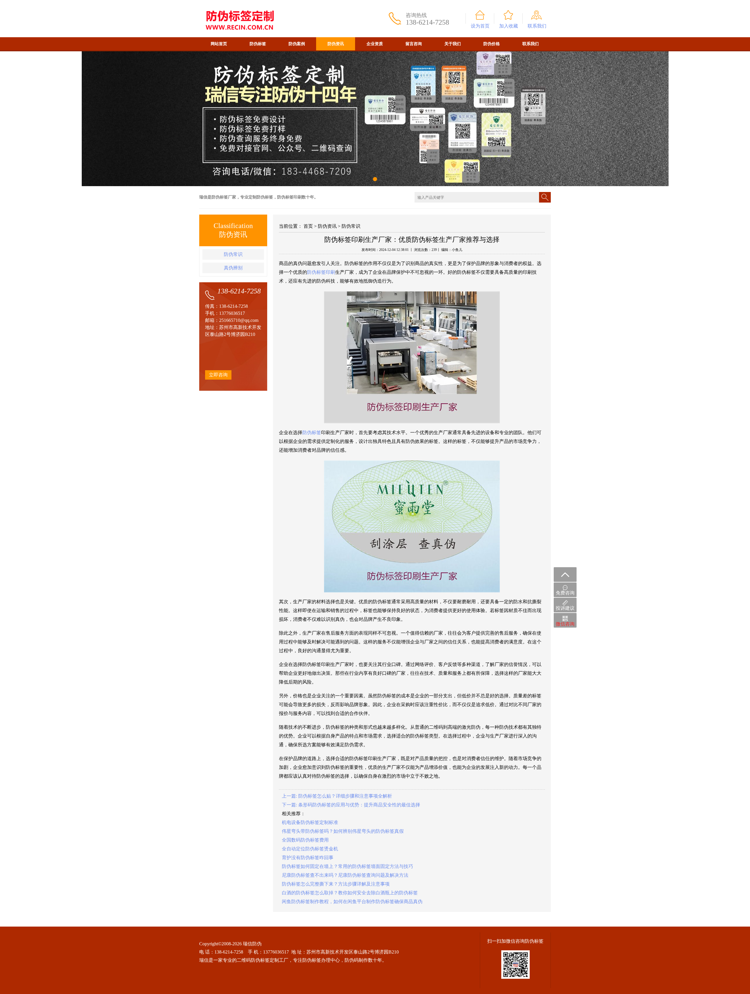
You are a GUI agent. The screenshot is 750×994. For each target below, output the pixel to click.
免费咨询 (565, 592)
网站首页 (219, 44)
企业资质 (375, 44)
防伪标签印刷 (321, 272)
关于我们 (452, 44)
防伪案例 (297, 44)
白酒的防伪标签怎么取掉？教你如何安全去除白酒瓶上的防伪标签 (350, 892)
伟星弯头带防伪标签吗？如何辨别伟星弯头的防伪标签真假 (343, 831)
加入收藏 (508, 25)
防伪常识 (233, 254)
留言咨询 (413, 44)
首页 (308, 226)
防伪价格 (491, 44)
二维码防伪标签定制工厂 (262, 960)
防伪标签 (258, 44)
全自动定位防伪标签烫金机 (310, 848)
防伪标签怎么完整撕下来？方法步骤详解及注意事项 (336, 883)
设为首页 (480, 25)
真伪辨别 (233, 267)
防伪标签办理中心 (321, 960)
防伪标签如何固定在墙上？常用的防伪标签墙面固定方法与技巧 (347, 866)
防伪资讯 (336, 44)
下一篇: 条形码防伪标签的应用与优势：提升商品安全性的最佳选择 (351, 804)
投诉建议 (565, 608)
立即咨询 (218, 374)
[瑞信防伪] (239, 2)
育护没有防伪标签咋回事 (307, 857)
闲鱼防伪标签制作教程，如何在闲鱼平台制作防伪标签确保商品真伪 (352, 901)
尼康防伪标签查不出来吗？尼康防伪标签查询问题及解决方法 (345, 875)
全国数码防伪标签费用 (305, 839)
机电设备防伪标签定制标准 (310, 822)
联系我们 (537, 25)
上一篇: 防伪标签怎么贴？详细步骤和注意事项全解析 (337, 795)
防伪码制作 (356, 960)
